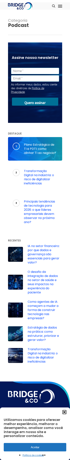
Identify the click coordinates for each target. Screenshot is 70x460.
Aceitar (35, 447)
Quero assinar (35, 102)
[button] (64, 412)
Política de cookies (33, 455)
